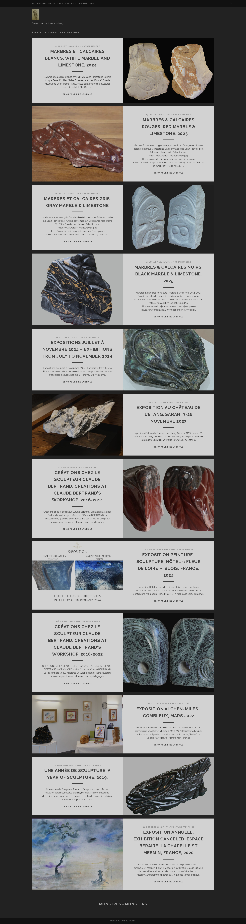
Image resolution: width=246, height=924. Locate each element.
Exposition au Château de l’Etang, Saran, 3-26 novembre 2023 (169, 414)
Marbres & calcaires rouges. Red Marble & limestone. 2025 (168, 126)
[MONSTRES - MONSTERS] (35, 19)
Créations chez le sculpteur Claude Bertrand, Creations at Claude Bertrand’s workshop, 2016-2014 (77, 486)
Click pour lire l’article (77, 94)
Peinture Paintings (82, 4)
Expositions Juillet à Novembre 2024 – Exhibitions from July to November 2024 (77, 349)
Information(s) (45, 4)
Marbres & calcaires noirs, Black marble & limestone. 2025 (168, 274)
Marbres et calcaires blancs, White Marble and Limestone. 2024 (77, 58)
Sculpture (63, 4)
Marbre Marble (91, 46)
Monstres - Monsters (123, 904)
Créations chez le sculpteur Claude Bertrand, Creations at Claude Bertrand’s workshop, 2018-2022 (77, 640)
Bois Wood (92, 337)
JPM (77, 46)
